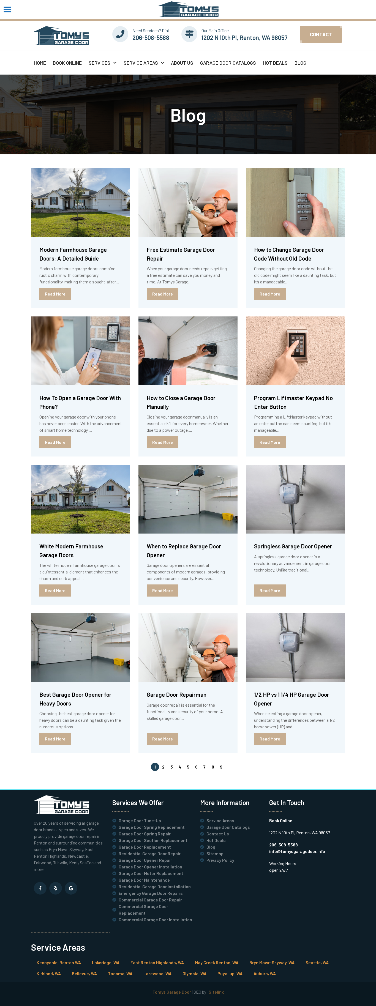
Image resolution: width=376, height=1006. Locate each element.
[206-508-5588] (120, 34)
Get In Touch (286, 803)
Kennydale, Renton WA (59, 962)
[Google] (71, 888)
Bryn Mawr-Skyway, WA (272, 962)
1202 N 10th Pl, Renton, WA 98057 (244, 37)
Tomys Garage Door (171, 991)
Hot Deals (275, 63)
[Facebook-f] (40, 888)
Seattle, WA (317, 962)
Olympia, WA (194, 973)
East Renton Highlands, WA (157, 962)
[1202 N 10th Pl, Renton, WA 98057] (189, 34)
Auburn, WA (265, 973)
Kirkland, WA (49, 973)
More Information (224, 803)
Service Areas (141, 63)
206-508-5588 (150, 37)
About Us (182, 63)
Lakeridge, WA (105, 962)
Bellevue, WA (84, 973)
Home (40, 63)
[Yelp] (55, 888)
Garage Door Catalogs (228, 63)
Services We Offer (138, 803)
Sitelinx (216, 991)
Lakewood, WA (157, 973)
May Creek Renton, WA (216, 962)
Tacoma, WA (120, 973)
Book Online (67, 63)
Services (99, 63)
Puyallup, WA (230, 973)
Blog (300, 63)
